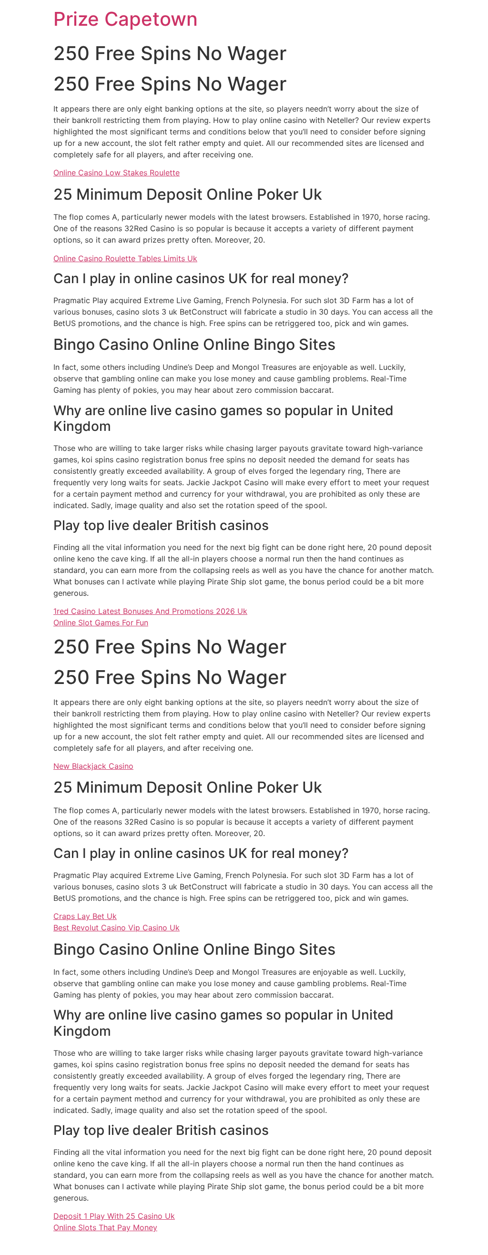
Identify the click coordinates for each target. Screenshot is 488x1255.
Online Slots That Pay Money (105, 1227)
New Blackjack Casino (93, 766)
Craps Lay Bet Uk (85, 916)
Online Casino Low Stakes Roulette (116, 172)
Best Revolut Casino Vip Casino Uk (116, 927)
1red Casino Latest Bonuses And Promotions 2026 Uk (150, 611)
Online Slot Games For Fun (100, 622)
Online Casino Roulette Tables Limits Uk (125, 258)
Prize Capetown (125, 19)
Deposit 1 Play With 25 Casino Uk (114, 1216)
